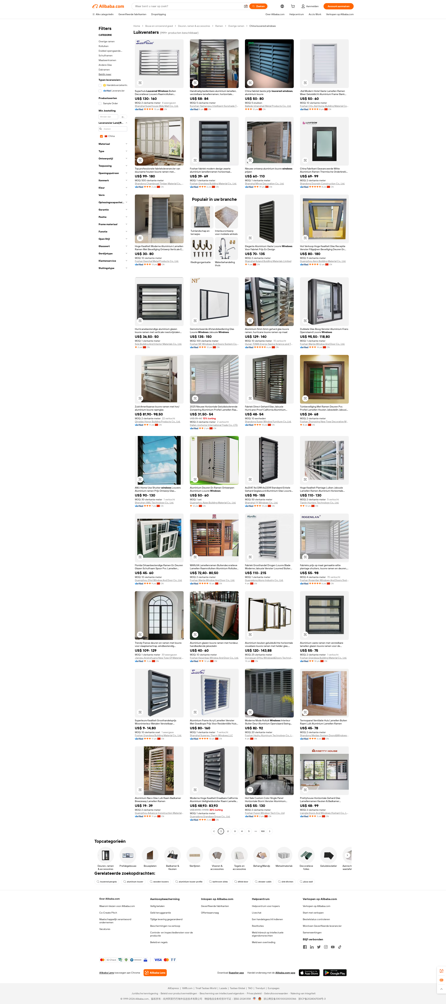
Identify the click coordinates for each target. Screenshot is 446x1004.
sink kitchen (287, 881)
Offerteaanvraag (210, 912)
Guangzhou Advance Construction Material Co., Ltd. (159, 813)
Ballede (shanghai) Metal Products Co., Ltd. (268, 106)
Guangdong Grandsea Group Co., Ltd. (210, 816)
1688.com (187, 988)
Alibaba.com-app (285, 972)
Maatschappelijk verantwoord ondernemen (115, 921)
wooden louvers (161, 881)
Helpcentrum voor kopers (266, 906)
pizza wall (308, 881)
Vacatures (104, 929)
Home (136, 26)
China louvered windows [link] (262, 26)
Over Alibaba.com (109, 898)
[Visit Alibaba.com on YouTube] (333, 947)
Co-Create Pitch (108, 912)
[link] (441, 970)
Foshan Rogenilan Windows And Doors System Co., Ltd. (324, 580)
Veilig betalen (157, 906)
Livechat (256, 912)
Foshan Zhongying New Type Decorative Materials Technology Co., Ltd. (324, 421)
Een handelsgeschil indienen (267, 919)
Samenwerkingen (312, 932)
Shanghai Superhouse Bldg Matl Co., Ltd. (156, 106)
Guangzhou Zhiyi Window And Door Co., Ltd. (158, 580)
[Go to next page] (270, 831)
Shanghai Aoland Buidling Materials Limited (268, 261)
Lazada (223, 988)
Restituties (258, 925)
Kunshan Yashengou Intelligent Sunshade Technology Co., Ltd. (214, 106)
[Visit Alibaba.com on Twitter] (319, 947)
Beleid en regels (159, 942)
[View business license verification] (254, 999)
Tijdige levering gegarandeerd (166, 919)
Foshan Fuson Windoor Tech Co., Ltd (264, 813)
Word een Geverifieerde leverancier (322, 925)
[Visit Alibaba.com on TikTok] (340, 947)
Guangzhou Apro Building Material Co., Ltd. (323, 261)
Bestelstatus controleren (316, 919)
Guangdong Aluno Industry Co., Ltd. (264, 580)
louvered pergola (108, 881)
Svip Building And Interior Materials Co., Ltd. (158, 344)
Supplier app (236, 972)
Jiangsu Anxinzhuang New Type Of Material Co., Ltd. (159, 657)
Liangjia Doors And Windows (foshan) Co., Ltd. (324, 813)
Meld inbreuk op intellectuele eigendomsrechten (267, 934)
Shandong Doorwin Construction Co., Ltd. (322, 183)
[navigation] (111, 429)
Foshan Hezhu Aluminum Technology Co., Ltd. (269, 735)
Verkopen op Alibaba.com (316, 906)
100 (263, 831)
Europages (273, 988)
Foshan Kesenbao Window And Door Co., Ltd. (214, 657)
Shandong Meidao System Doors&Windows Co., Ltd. (324, 735)
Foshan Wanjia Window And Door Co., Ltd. (322, 344)
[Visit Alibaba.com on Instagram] (326, 947)
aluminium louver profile (190, 881)
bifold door (243, 881)
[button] (246, 6)
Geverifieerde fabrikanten (215, 906)
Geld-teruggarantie (160, 912)
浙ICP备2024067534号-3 (312, 998)
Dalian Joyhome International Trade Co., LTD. (214, 425)
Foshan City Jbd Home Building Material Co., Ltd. (324, 106)
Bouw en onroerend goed (159, 26)
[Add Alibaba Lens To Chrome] (155, 972)
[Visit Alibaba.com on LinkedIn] (312, 947)
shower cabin (264, 881)
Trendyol (260, 988)
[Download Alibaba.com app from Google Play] (335, 972)
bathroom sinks (220, 881)
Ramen (219, 26)
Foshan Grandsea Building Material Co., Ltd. (213, 183)
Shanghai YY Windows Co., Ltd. (261, 502)
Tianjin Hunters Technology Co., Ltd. (319, 502)
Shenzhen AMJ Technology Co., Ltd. (154, 502)
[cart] (293, 6)
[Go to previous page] (214, 831)
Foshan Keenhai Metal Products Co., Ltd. (157, 261)
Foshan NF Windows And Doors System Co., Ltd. (214, 344)
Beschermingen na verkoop (165, 925)
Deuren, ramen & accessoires (194, 26)
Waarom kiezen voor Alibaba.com (117, 906)
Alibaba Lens (106, 972)
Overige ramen (236, 26)
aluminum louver (135, 881)
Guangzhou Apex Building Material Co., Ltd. (213, 502)
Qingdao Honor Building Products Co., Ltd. (157, 421)
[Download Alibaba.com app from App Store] (309, 972)
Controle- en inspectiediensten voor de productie (171, 934)
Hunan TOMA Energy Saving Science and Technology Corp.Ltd (269, 344)
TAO (250, 988)
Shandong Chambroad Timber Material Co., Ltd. (159, 183)
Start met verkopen (313, 912)
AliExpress (173, 988)
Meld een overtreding (263, 942)
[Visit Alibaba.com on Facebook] (305, 947)
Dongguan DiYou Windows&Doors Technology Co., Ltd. (269, 657)
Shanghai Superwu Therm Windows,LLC (211, 735)
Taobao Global (237, 988)
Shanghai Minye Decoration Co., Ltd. (264, 183)
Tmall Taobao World (205, 988)
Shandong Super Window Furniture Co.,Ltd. (268, 421)
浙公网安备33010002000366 (280, 998)
